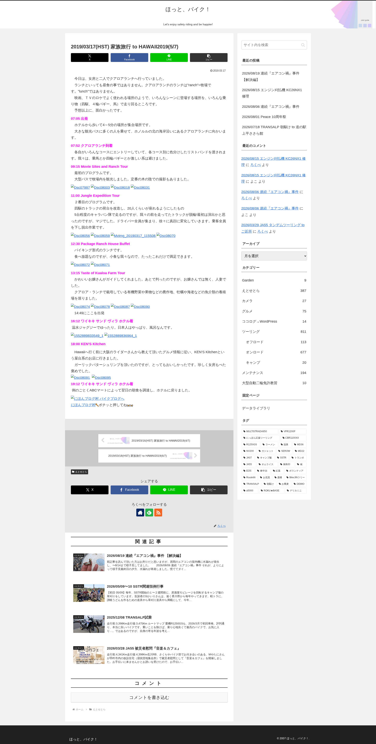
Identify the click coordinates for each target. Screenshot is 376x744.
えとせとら (81, 471)
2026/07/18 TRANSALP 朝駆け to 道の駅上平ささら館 (274, 130)
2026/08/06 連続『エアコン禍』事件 (270, 107)
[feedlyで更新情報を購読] (149, 512)
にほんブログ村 (83, 405)
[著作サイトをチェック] (140, 512)
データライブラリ (256, 408)
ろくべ (255, 165)
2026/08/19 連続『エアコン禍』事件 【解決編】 (270, 76)
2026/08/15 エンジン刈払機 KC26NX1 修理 (272, 93)
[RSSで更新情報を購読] (158, 512)
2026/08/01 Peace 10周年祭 (264, 117)
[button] (209, 57)
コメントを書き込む (149, 697)
